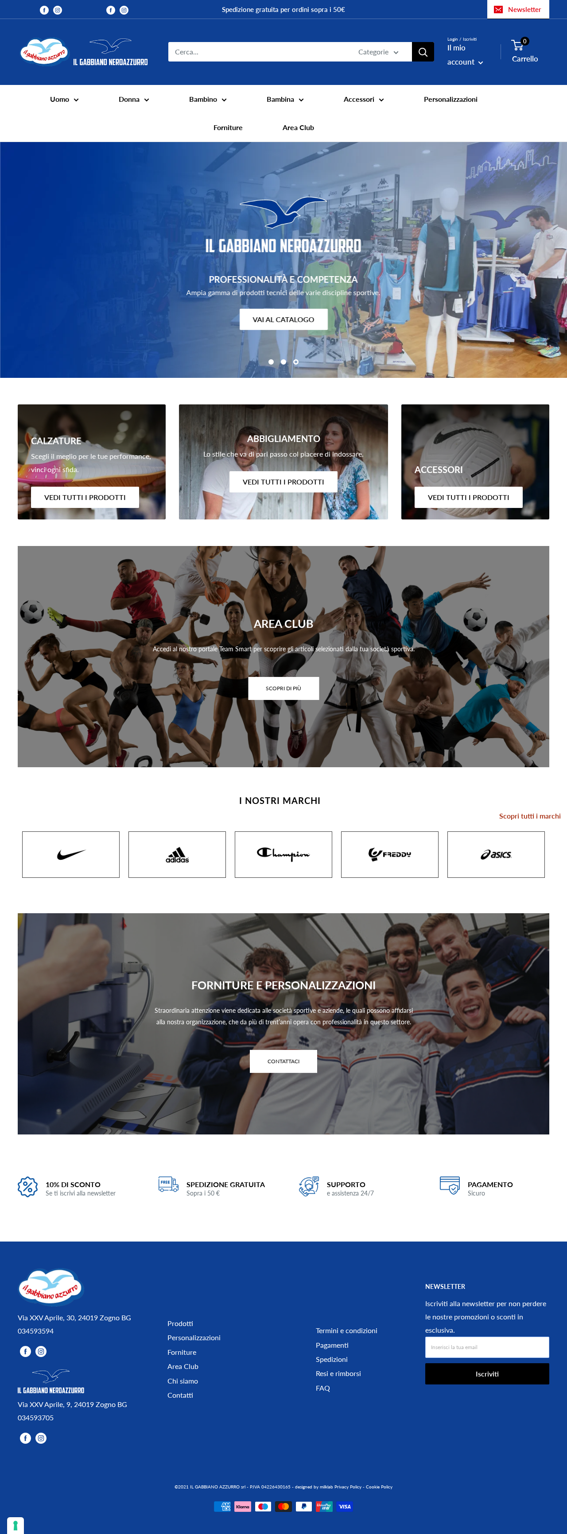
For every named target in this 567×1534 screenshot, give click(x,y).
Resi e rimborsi (338, 1373)
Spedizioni (332, 1359)
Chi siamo (182, 1380)
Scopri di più (283, 688)
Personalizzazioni (451, 99)
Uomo (59, 99)
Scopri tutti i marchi (530, 815)
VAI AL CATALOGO (284, 319)
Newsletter (524, 9)
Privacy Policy (347, 1486)
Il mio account (461, 54)
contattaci (283, 1061)
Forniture (228, 127)
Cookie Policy (379, 1486)
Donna (129, 99)
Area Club (298, 127)
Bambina (280, 99)
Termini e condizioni (346, 1330)
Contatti (180, 1395)
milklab (326, 1486)
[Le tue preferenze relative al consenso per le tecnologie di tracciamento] (15, 1525)
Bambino (203, 99)
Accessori (359, 99)
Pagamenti (332, 1345)
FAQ (323, 1388)
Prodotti (180, 1323)
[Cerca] (423, 52)
